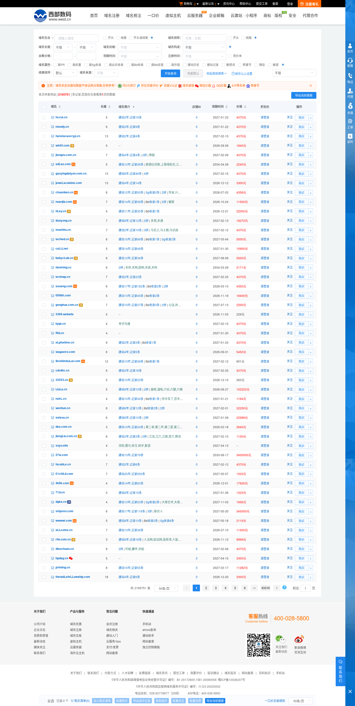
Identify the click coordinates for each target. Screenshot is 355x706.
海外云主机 (77, 653)
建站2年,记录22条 (130, 277)
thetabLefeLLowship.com (73, 576)
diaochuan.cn (65, 548)
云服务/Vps (113, 641)
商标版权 (272, 15)
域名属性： (46, 65)
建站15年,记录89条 (131, 239)
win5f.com (63, 145)
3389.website (65, 314)
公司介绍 (39, 624)
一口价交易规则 (275, 701)
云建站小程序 (244, 15)
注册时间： (175, 56)
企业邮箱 (216, 15)
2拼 (144, 155)
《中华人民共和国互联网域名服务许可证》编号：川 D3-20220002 (177, 686)
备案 (275, 3)
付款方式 (110, 673)
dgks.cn (61, 501)
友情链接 (144, 673)
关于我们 (76, 673)
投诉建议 (213, 673)
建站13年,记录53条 (131, 502)
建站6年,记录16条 (130, 539)
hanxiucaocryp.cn (68, 136)
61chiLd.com (64, 473)
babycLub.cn (64, 258)
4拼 (146, 173)
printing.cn (63, 567)
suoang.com (64, 286)
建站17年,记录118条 (132, 511)
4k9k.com (62, 483)
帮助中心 (245, 3)
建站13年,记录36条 (131, 530)
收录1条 (154, 202)
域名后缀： (110, 47)
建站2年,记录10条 (130, 230)
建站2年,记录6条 (129, 464)
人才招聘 (127, 673)
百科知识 (264, 673)
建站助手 (148, 635)
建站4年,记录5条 (129, 352)
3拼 (146, 230)
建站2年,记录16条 (130, 370)
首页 (94, 15)
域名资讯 (162, 673)
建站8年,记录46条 (130, 173)
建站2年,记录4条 (129, 136)
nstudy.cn (62, 126)
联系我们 (39, 653)
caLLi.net (62, 248)
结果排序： (46, 72)
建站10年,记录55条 (131, 568)
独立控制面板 (151, 647)
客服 (350, 65)
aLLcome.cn (64, 530)
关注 (289, 117)
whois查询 (149, 630)
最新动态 (39, 641)
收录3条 (154, 305)
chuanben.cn (64, 192)
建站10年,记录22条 (131, 380)
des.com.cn (63, 426)
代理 (350, 96)
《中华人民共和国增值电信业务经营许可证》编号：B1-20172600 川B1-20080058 (163, 680)
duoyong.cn (63, 220)
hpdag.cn (62, 558)
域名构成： (175, 47)
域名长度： (46, 47)
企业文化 (39, 630)
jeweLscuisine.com (69, 183)
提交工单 (262, 3)
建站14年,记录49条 (131, 248)
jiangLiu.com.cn (66, 436)
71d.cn (60, 492)
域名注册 (112, 15)
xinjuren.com (64, 511)
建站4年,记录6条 (129, 577)
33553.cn (62, 379)
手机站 (146, 624)
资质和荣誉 (41, 635)
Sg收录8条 (167, 520)
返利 (350, 142)
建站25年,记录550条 (132, 474)
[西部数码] (52, 16)
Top (350, 683)
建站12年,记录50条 (131, 192)
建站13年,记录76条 (131, 455)
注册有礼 (312, 3)
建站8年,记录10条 (130, 520)
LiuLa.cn (61, 389)
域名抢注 (133, 15)
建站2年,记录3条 (129, 342)
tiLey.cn (61, 211)
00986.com (63, 295)
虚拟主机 (173, 15)
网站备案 (112, 653)
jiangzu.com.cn (66, 155)
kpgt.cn (61, 323)
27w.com (62, 455)
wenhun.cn (63, 408)
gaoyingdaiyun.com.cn (71, 173)
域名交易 (76, 635)
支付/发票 (112, 647)
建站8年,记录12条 (130, 408)
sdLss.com (63, 164)
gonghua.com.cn (67, 304)
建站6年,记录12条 (130, 220)
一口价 (153, 15)
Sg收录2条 (153, 192)
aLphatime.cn (65, 342)
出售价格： (46, 56)
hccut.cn (61, 117)
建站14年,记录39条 (131, 202)
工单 (350, 127)
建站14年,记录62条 (131, 483)
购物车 (190, 4)
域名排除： (175, 37)
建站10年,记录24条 (131, 427)
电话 (350, 82)
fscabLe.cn (63, 464)
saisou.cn (62, 417)
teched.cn (62, 239)
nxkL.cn (61, 398)
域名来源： (87, 72)
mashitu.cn (63, 229)
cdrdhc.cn (62, 370)
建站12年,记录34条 (131, 258)
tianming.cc (63, 267)
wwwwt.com (64, 520)
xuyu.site (62, 445)
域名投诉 (230, 673)
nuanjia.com (64, 201)
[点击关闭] (311, 85)
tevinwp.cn (63, 276)
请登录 (265, 117)
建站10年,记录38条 (131, 361)
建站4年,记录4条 (129, 155)
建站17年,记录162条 (132, 286)
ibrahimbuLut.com (68, 361)
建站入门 (112, 635)
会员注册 (112, 624)
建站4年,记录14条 (130, 183)
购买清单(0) (82, 701)
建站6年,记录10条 (130, 389)
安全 (292, 15)
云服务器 (195, 15)
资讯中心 (229, 3)
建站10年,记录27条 (131, 305)
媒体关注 (39, 647)
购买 (302, 117)
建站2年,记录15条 (130, 117)
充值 (350, 113)
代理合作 (310, 15)
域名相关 (112, 630)
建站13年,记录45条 (131, 296)
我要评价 (196, 673)
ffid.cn (60, 333)
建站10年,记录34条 (131, 399)
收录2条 (156, 286)
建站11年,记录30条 (131, 211)
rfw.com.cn (63, 539)
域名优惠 (76, 624)
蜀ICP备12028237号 (231, 680)
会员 (350, 51)
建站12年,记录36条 (131, 164)
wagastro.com (65, 352)
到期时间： (110, 56)
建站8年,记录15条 (130, 492)
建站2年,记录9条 (129, 127)
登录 (290, 4)
